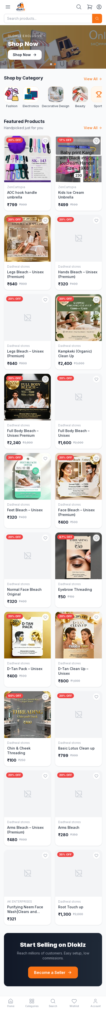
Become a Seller (50, 972)
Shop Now (22, 55)
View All (91, 79)
